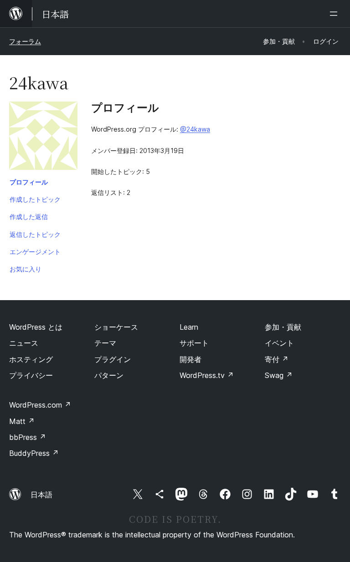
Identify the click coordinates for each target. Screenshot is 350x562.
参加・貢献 (283, 327)
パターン (109, 375)
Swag (279, 375)
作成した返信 (29, 216)
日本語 (41, 494)
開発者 (190, 359)
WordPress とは (35, 327)
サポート (194, 342)
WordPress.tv (207, 375)
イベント (279, 342)
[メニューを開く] (335, 13)
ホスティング (31, 359)
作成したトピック (35, 199)
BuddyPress (34, 453)
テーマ (105, 342)
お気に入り (25, 269)
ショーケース (116, 327)
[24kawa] (43, 138)
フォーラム (25, 41)
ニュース (23, 342)
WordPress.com (40, 404)
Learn (189, 327)
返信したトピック (35, 234)
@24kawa (195, 129)
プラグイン (112, 359)
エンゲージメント (35, 251)
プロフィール (29, 182)
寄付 (276, 359)
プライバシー (31, 375)
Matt (22, 421)
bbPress (27, 437)
